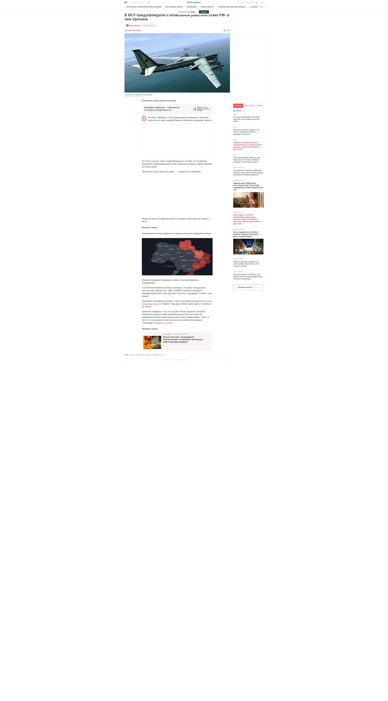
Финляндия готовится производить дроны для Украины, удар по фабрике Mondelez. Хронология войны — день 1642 (247, 219)
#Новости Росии (158, 355)
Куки (193, 12)
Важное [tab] (259, 105)
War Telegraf (167, 334)
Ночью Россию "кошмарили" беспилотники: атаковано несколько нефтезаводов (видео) (183, 339)
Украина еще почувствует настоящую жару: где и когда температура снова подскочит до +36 (248, 186)
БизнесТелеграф (207, 7)
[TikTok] (256, 2)
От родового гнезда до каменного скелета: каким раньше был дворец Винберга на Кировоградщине (248, 172)
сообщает (155, 161)
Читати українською (132, 30)
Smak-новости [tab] (249, 105)
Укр (262, 2)
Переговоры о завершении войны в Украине (143, 7)
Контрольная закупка (174, 7)
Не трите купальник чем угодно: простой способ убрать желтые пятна (246, 119)
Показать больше (245, 287)
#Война (132, 355)
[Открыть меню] (126, 2)
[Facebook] (238, 2)
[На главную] (194, 2)
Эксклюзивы (192, 7)
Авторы (255, 7)
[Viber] (241, 2)
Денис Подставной (135, 25)
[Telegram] (244, 2)
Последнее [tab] (238, 105)
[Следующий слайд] (265, 7)
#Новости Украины (143, 355)
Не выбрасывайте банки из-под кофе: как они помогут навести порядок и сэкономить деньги (246, 160)
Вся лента (237, 111)
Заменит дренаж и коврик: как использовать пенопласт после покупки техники (246, 264)
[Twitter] (250, 2)
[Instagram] (253, 2)
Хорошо (204, 12)
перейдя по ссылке (164, 323)
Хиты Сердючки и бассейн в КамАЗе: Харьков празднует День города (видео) (246, 234)
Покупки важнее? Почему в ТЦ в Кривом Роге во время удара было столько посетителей (248, 276)
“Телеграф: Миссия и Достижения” (231, 7)
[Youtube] (247, 2)
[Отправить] (149, 2)
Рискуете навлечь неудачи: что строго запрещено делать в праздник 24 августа (246, 132)
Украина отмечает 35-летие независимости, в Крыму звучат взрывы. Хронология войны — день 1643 (247, 146)
